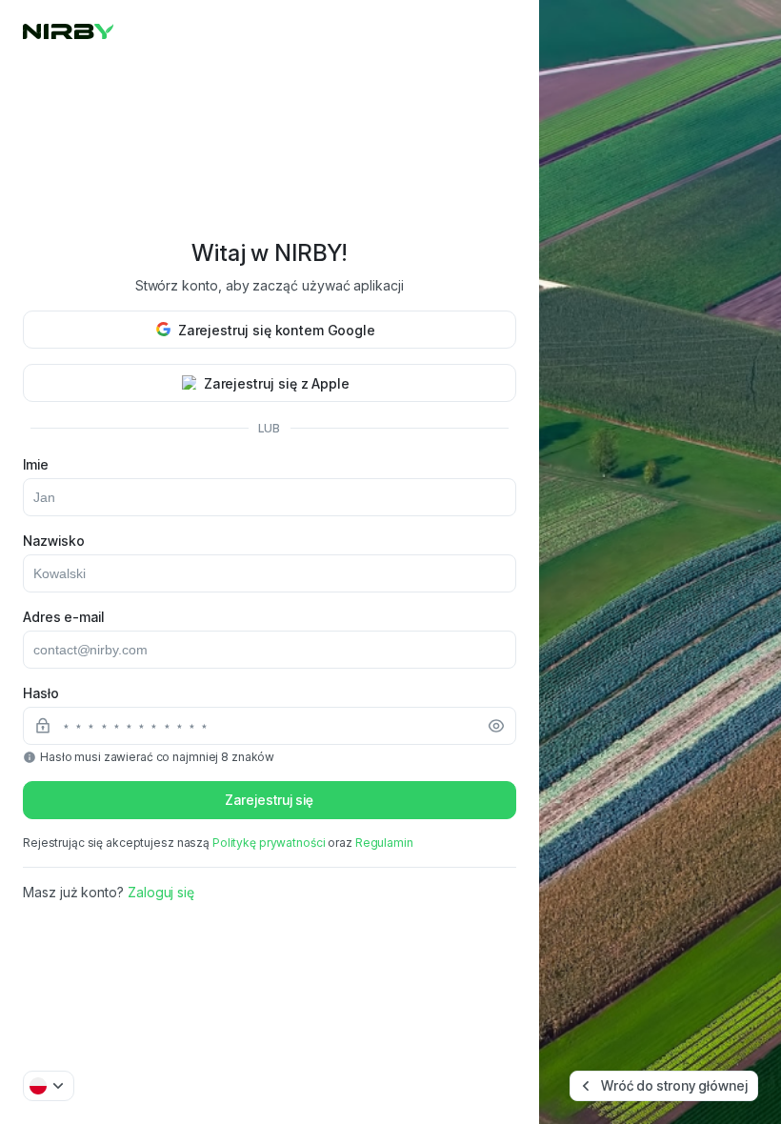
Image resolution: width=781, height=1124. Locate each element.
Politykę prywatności (269, 842)
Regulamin (384, 842)
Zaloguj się (161, 892)
